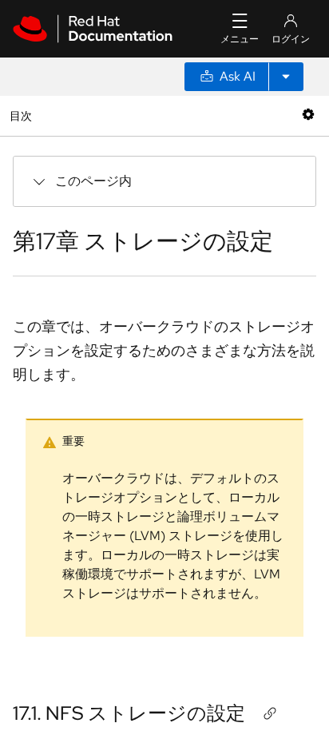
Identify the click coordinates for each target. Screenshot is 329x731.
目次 (23, 115)
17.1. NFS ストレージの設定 (129, 713)
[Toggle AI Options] (285, 76)
